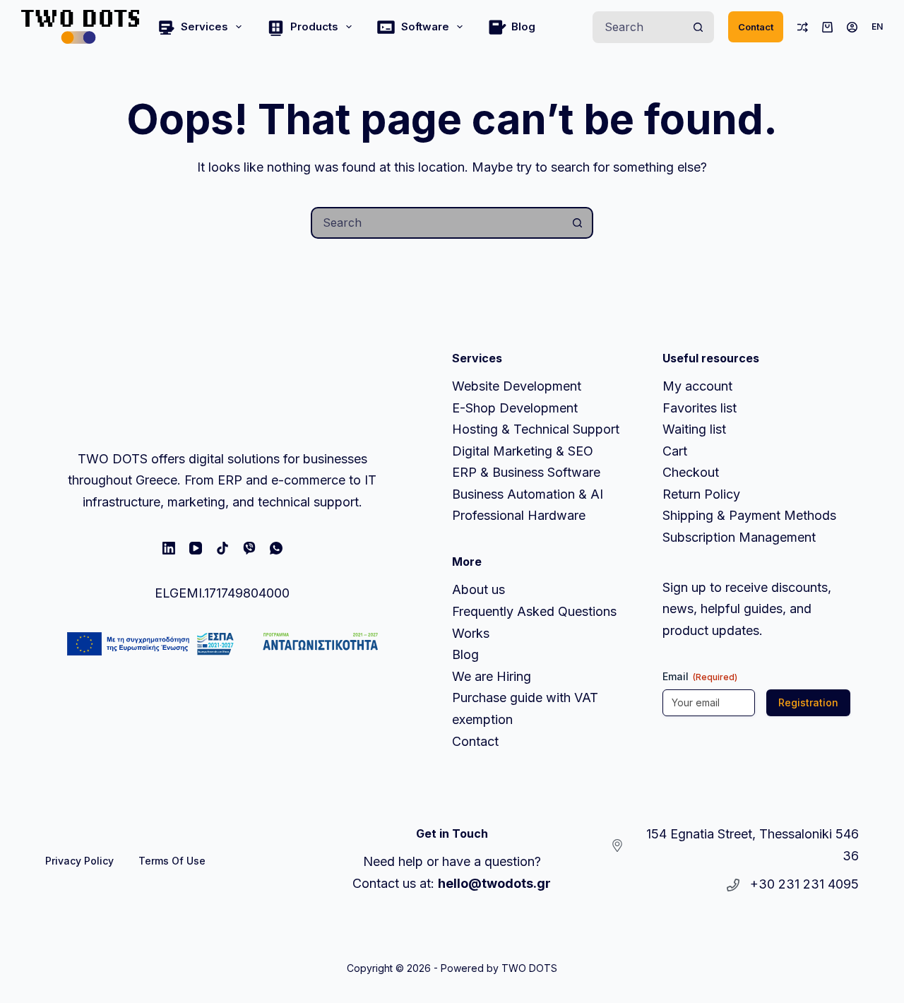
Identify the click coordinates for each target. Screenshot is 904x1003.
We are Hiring (491, 676)
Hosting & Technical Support (535, 429)
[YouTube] (195, 548)
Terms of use (172, 861)
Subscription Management (739, 537)
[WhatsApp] (276, 548)
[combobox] (639, 27)
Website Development (516, 386)
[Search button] (698, 27)
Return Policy (701, 494)
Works (470, 633)
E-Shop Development (515, 407)
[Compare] (802, 27)
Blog (523, 26)
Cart (674, 451)
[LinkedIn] (168, 548)
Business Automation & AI (527, 494)
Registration (808, 702)
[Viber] (249, 548)
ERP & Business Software (526, 472)
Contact (755, 26)
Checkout (690, 472)
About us (478, 589)
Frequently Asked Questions (534, 611)
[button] (877, 27)
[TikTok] (222, 548)
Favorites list (699, 407)
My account (697, 386)
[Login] (852, 27)
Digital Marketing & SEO (522, 451)
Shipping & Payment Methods (749, 515)
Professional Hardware (518, 515)
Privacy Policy (79, 861)
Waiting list (694, 429)
